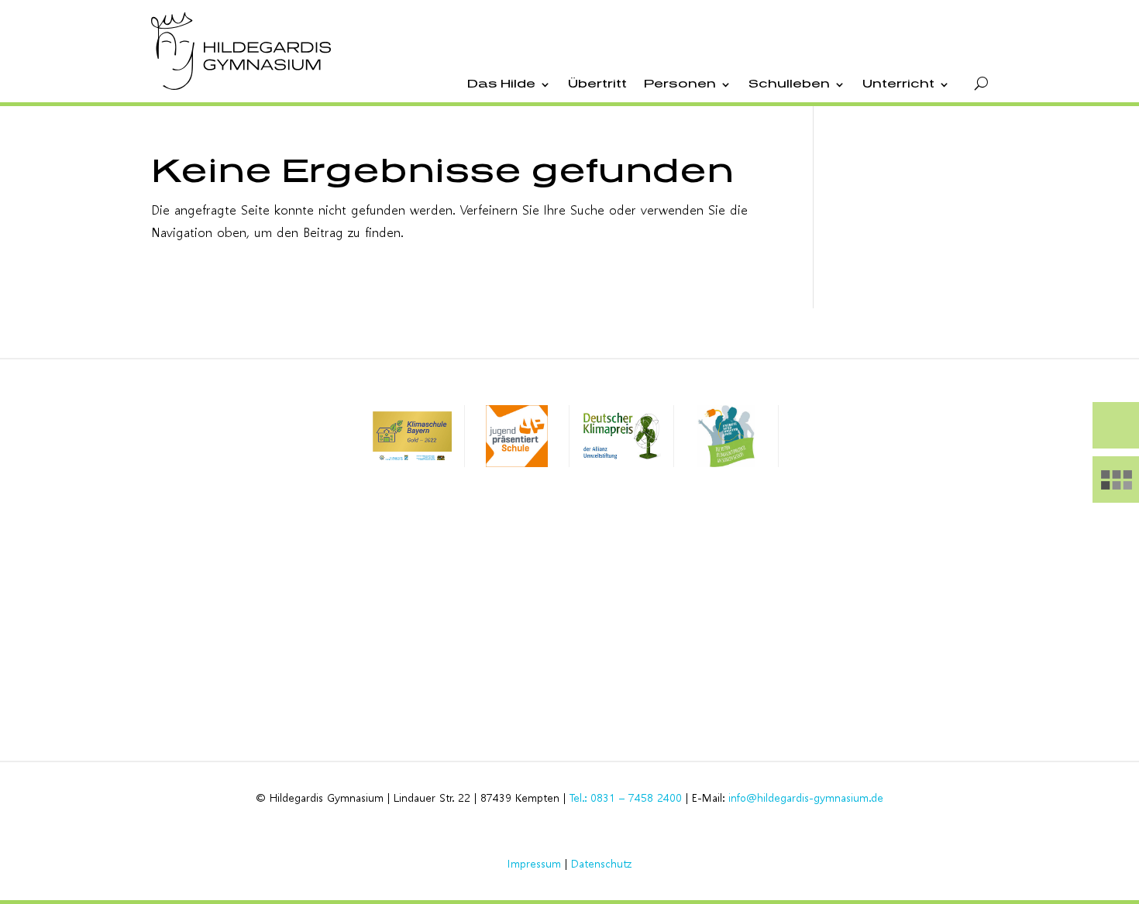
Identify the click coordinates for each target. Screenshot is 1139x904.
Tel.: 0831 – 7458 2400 (626, 797)
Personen (680, 84)
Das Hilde (501, 84)
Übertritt (597, 84)
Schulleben (789, 84)
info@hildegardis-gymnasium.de (805, 797)
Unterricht (898, 84)
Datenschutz (601, 863)
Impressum (534, 863)
